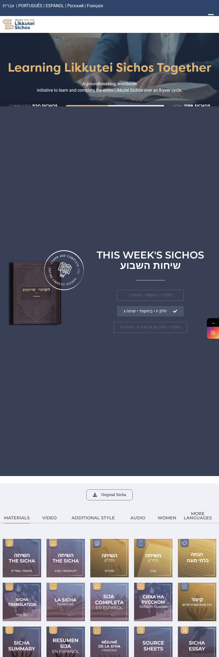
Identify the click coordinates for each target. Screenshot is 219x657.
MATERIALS (17, 517)
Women (167, 517)
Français (95, 5)
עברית (8, 5)
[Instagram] (213, 333)
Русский (76, 5)
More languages (198, 515)
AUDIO (137, 517)
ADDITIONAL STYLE (93, 517)
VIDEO (49, 517)
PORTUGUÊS (30, 5)
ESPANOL (55, 5)
